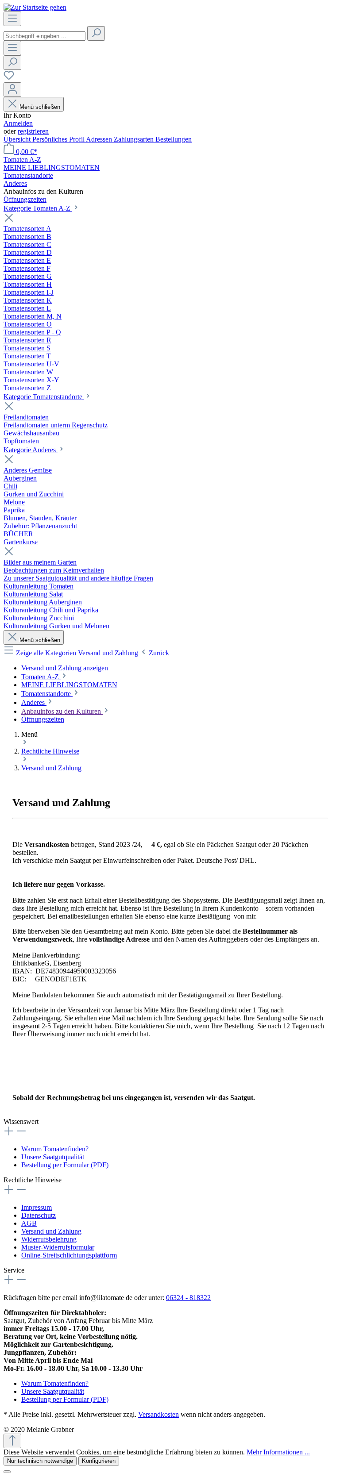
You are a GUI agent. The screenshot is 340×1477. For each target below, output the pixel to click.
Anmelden (18, 123)
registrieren (33, 131)
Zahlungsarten (134, 139)
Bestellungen (173, 139)
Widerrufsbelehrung (49, 1239)
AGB (29, 1223)
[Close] (7, 1471)
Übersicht (18, 139)
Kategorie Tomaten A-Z (38, 208)
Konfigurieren (99, 1461)
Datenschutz (38, 1215)
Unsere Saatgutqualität (52, 1157)
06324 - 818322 (188, 1297)
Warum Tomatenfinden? (55, 1149)
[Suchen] (96, 33)
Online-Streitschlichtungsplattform (69, 1255)
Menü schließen (39, 107)
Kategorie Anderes (31, 450)
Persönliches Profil (59, 139)
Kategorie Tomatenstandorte (44, 396)
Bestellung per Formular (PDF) (64, 1165)
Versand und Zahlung (51, 1231)
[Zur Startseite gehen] (35, 7)
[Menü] (12, 19)
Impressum (36, 1207)
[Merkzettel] (9, 78)
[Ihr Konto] (12, 89)
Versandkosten (158, 1414)
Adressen (100, 139)
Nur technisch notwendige (40, 1461)
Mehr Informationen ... (278, 1452)
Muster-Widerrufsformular (57, 1247)
